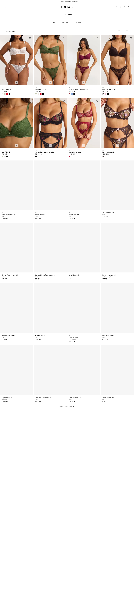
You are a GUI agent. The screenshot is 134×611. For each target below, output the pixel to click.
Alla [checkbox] (53, 23)
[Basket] (128, 7)
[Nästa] (30, 61)
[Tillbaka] (3, 61)
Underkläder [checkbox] (65, 23)
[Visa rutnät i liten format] (127, 31)
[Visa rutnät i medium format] (123, 31)
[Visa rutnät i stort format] (119, 31)
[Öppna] (5, 7)
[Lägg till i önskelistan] (30, 38)
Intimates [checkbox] (79, 23)
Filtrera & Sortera (10, 31)
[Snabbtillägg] (16, 82)
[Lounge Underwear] (67, 7)
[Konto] (124, 7)
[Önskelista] (120, 7)
